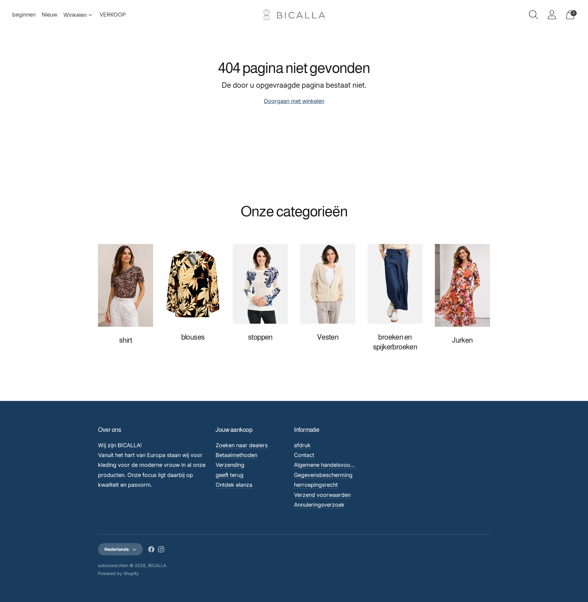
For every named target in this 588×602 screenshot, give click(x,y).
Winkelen (75, 15)
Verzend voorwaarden (322, 495)
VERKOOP (113, 14)
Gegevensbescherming (323, 475)
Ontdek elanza (234, 485)
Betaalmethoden (236, 455)
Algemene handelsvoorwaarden (334, 465)
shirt (125, 340)
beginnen (24, 14)
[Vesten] (327, 284)
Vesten (327, 337)
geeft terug (229, 475)
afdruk (302, 445)
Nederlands (116, 549)
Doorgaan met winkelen (294, 101)
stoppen (260, 337)
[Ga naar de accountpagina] (551, 14)
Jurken (462, 340)
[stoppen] (260, 284)
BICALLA (157, 565)
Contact (304, 455)
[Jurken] (462, 285)
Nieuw (49, 14)
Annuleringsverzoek (319, 504)
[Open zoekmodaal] (533, 14)
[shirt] (125, 285)
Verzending (230, 465)
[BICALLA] (294, 15)
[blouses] (193, 284)
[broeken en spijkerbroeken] (395, 284)
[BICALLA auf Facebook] (151, 550)
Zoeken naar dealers (242, 445)
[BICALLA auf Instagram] (161, 550)
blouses (193, 337)
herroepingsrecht (316, 485)
